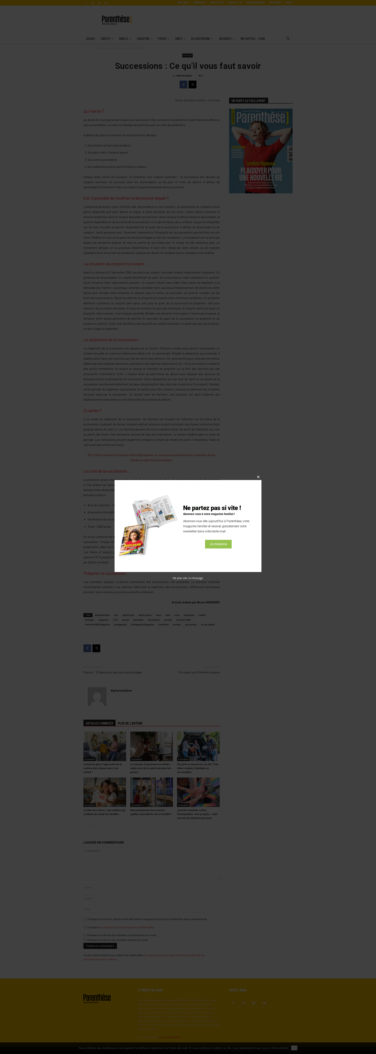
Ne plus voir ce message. (188, 578)
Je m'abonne (218, 544)
